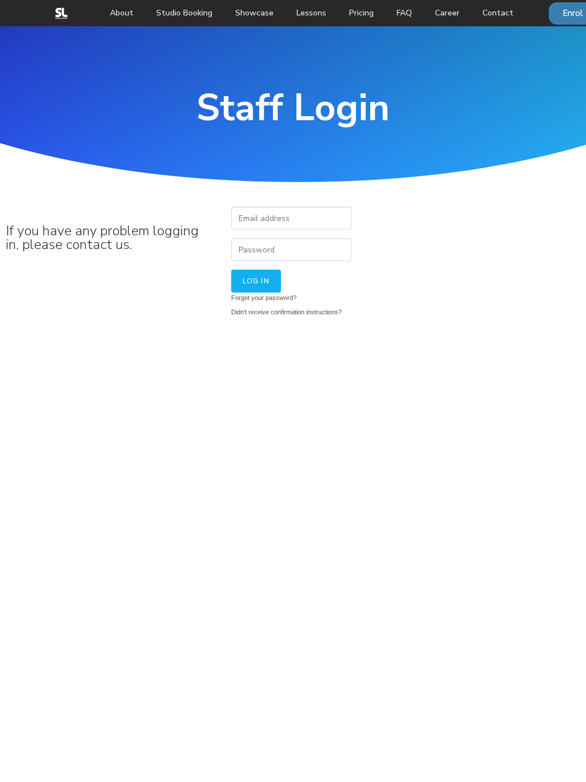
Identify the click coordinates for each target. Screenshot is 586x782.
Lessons (311, 12)
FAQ (404, 12)
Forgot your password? (263, 297)
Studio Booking (184, 12)
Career (447, 12)
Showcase (254, 12)
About (121, 12)
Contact (497, 12)
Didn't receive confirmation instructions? (286, 312)
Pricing (361, 12)
